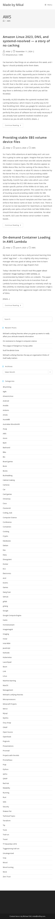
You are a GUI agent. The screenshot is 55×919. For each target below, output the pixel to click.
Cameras (6, 485)
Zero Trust (7, 876)
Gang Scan (7, 592)
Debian (5, 545)
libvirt (5, 667)
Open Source (8, 732)
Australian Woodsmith (11, 424)
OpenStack (7, 736)
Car (4, 489)
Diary (5, 555)
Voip (4, 858)
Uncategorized (8, 853)
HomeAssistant (8, 625)
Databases (7, 541)
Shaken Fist (7, 811)
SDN (4, 802)
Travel (5, 839)
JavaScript (6, 648)
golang (5, 606)
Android (6, 401)
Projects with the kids (11, 755)
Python (5, 769)
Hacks (5, 620)
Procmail (6, 750)
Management (8, 690)
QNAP (5, 778)
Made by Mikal (13, 5)
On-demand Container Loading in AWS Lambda (26, 239)
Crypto (5, 536)
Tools (5, 830)
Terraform (6, 820)
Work (5, 872)
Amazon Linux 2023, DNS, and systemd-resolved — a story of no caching (26, 41)
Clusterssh (7, 508)
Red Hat (6, 783)
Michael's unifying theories (13, 694)
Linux (5, 676)
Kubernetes (7, 657)
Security (6, 806)
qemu (5, 774)
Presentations (8, 746)
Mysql (5, 713)
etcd (4, 578)
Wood (5, 862)
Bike (4, 452)
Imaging (6, 634)
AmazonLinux (11, 55)
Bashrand (6, 447)
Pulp (4, 764)
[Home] (3, 21)
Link (4, 671)
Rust (4, 797)
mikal (8, 51)
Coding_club (7, 513)
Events (5, 583)
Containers (7, 527)
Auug (5, 429)
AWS (8, 21)
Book (5, 466)
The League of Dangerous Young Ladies (18, 346)
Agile (4, 391)
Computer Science (10, 517)
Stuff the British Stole (11, 350)
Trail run (6, 834)
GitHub (5, 597)
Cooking (6, 531)
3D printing (7, 387)
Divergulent (7, 559)
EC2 (4, 569)
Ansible (5, 405)
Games (5, 587)
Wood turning (8, 867)
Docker (5, 564)
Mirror (5, 709)
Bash (5, 443)
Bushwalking (7, 475)
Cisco (5, 503)
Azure (5, 438)
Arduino (6, 410)
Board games (8, 461)
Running (6, 792)
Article (5, 415)
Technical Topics (9, 816)
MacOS (5, 685)
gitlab (5, 601)
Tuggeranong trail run (11, 848)
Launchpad (7, 662)
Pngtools (6, 741)
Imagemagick (8, 629)
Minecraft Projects (10, 704)
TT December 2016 (10, 844)
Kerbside (6, 653)
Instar (5, 639)
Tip (4, 825)
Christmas (6, 499)
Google (5, 611)
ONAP (5, 727)
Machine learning (9, 680)
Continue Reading (14, 126)
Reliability (6, 788)
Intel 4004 (6, 643)
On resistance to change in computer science (20, 341)
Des (4, 550)
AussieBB (6, 419)
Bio (4, 457)
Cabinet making (9, 480)
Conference (7, 522)
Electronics (7, 573)
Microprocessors (9, 699)
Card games (7, 494)
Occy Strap (7, 723)
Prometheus (7, 760)
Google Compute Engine (12, 615)
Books (5, 471)
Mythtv (5, 718)
